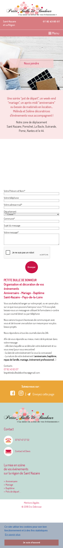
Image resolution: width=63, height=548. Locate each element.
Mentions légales (31, 502)
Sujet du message (12, 225)
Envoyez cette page (43, 394)
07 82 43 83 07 (51, 21)
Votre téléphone (11, 198)
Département (10, 211)
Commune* (9, 218)
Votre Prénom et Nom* (14, 191)
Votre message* (11, 232)
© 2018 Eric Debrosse (31, 506)
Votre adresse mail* (13, 204)
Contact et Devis (22, 451)
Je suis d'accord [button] (31, 542)
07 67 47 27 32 (22, 440)
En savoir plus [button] (12, 534)
